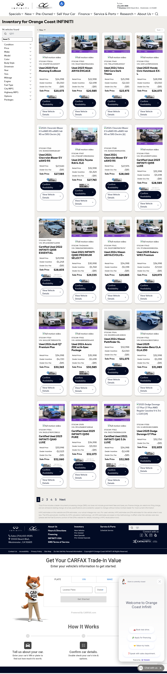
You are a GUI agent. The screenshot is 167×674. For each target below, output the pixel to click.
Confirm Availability (47, 103)
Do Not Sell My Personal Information (68, 551)
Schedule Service (106, 530)
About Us (52, 527)
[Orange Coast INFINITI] (32, 5)
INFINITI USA (55, 538)
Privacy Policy (36, 551)
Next (62, 499)
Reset (5, 39)
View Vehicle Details (48, 113)
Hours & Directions (57, 531)
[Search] (5, 33)
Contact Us (12, 551)
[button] (61, 3)
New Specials (79, 535)
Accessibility (24, 551)
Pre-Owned (79, 533)
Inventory (79, 527)
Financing (52, 534)
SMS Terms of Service (58, 542)
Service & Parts (107, 527)
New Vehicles (79, 530)
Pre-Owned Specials (82, 538)
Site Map (48, 551)
